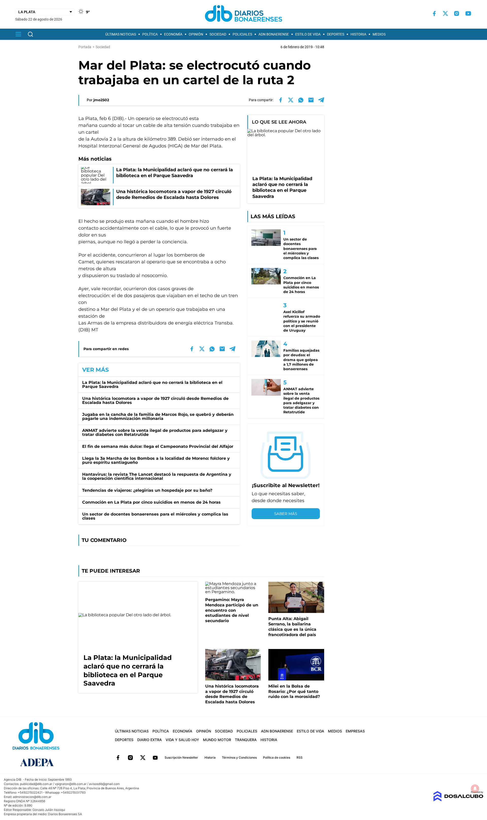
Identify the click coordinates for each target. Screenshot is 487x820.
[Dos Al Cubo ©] (458, 800)
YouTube (155, 758)
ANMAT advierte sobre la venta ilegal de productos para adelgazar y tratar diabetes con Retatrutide (155, 432)
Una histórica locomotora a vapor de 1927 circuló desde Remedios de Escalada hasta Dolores (155, 400)
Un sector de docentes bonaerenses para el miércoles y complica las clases (155, 516)
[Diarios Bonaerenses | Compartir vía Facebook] (280, 100)
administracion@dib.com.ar (32, 797)
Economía (173, 34)
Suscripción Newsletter (181, 757)
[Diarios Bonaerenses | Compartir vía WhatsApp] (301, 100)
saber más (285, 513)
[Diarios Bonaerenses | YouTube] (468, 13)
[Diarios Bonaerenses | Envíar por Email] (311, 100)
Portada (84, 47)
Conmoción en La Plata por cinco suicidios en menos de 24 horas (151, 502)
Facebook (118, 758)
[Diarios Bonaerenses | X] (445, 13)
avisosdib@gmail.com (104, 784)
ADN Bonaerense (273, 34)
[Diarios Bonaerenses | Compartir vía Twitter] (291, 100)
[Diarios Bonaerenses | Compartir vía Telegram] (321, 100)
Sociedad (218, 34)
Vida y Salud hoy (182, 740)
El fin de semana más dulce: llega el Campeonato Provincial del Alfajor (157, 446)
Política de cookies (276, 757)
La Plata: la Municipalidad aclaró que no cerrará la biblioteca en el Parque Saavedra (152, 384)
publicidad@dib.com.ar (36, 784)
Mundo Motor (217, 740)
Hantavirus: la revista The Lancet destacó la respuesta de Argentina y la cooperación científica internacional (156, 476)
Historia (358, 34)
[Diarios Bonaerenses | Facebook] (434, 13)
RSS (300, 757)
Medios (379, 34)
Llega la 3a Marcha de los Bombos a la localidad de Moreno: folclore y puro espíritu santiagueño (156, 460)
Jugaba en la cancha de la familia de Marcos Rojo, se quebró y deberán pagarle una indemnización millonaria (158, 416)
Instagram (130, 758)
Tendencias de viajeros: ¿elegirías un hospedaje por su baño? (147, 490)
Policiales (242, 34)
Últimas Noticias (120, 34)
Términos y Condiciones (239, 757)
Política (150, 34)
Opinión (196, 34)
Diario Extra (149, 740)
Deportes (335, 34)
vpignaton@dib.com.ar (70, 784)
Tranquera (246, 740)
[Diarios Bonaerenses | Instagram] (457, 13)
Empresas (355, 731)
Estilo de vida (308, 34)
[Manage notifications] (475, 788)
